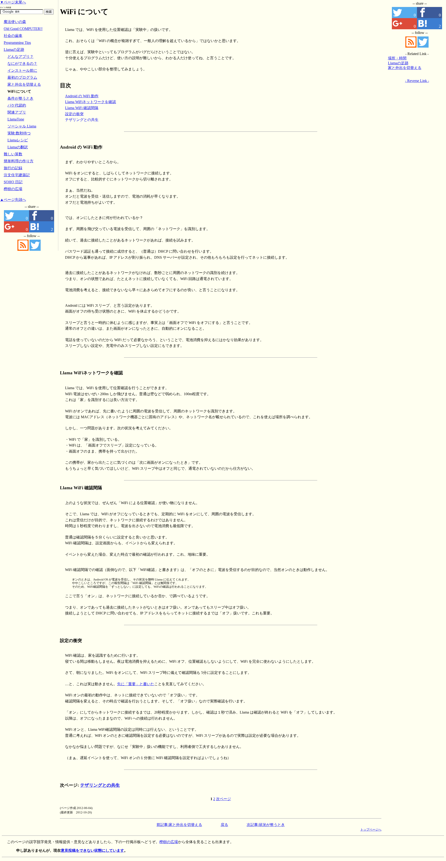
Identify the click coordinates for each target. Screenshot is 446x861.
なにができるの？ (22, 63)
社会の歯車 (13, 36)
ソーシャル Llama (21, 126)
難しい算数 (13, 154)
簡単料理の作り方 (18, 161)
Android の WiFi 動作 (81, 96)
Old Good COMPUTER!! (23, 29)
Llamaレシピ (17, 140)
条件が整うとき (20, 98)
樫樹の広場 (13, 189)
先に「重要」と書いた (135, 684)
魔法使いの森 (15, 22)
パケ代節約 (16, 105)
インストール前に (22, 70)
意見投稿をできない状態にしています (92, 850)
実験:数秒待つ (19, 133)
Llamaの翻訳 (17, 147)
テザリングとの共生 (81, 120)
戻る (224, 825)
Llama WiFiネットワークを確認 (90, 102)
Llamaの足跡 (398, 63)
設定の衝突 (74, 114)
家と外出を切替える (404, 68)
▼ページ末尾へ (13, 2)
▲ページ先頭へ (13, 200)
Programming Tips (17, 43)
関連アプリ (16, 112)
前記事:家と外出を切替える (179, 825)
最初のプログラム (22, 77)
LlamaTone (15, 119)
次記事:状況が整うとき (266, 825)
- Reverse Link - (417, 81)
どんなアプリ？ (20, 57)
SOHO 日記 (13, 182)
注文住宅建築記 (17, 175)
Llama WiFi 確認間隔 (81, 108)
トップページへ (370, 829)
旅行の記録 (13, 168)
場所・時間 (397, 58)
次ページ (223, 799)
